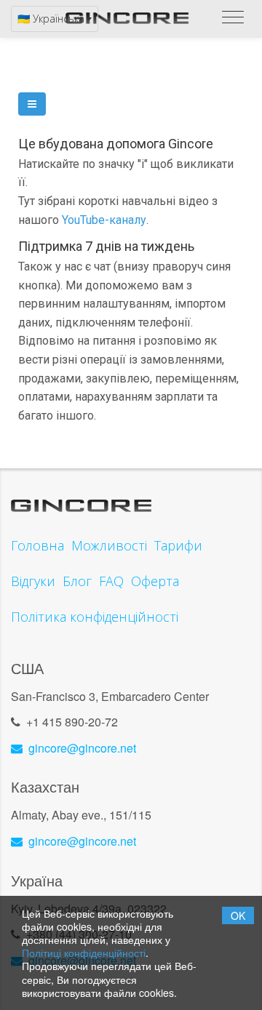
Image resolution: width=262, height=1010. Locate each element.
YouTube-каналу (104, 220)
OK (238, 915)
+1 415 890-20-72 (72, 721)
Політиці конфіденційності (84, 952)
